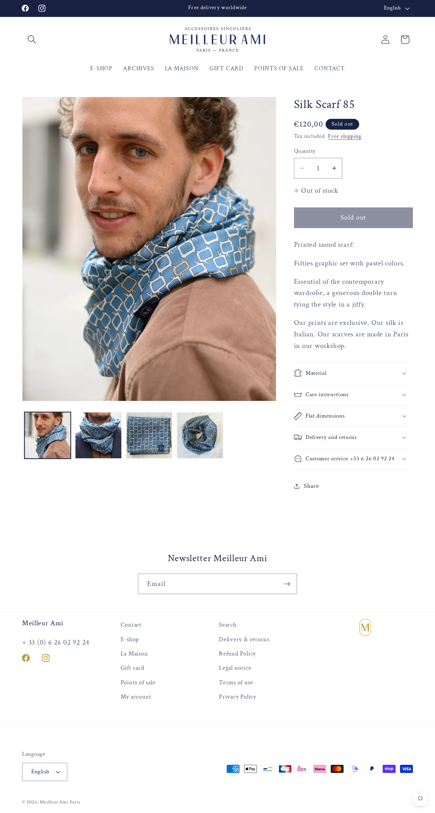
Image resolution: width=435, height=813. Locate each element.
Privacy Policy (237, 697)
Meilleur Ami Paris (60, 802)
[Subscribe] (287, 584)
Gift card (132, 668)
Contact (131, 625)
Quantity (305, 151)
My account (136, 697)
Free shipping (344, 136)
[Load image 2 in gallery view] (98, 435)
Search (228, 625)
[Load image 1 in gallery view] (47, 435)
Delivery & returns (244, 639)
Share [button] (311, 486)
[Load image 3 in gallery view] (149, 435)
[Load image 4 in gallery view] (200, 435)
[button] (31, 39)
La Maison (134, 654)
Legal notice (235, 668)
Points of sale (138, 682)
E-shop (130, 639)
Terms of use (236, 682)
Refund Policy (237, 654)
